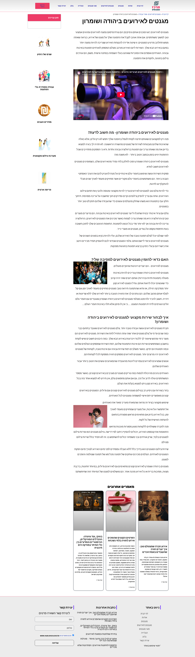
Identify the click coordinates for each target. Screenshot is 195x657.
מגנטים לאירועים (107, 6)
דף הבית (140, 6)
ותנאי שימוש (44, 636)
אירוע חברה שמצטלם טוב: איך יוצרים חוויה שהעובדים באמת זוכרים (153, 549)
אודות (130, 6)
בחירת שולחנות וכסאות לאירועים (101, 634)
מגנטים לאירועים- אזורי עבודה (149, 14)
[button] (30, 18)
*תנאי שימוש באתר (152, 645)
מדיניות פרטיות (54, 636)
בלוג (71, 6)
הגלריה (80, 6)
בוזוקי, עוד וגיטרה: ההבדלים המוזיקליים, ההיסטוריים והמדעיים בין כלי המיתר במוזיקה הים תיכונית (89, 542)
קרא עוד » (164, 582)
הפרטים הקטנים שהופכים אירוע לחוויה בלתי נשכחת (121, 539)
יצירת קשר (62, 6)
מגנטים (121, 6)
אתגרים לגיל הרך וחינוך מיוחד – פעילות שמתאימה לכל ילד (98, 639)
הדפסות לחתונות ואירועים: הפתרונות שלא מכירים (97, 646)
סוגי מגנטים (92, 6)
